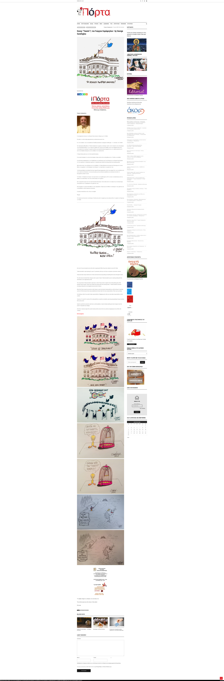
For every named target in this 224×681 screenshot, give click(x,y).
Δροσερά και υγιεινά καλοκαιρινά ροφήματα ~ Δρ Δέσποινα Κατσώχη (136, 162)
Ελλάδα (91, 23)
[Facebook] (78, 93)
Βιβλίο (101, 23)
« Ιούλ (128, 437)
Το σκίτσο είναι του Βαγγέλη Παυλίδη (135, 95)
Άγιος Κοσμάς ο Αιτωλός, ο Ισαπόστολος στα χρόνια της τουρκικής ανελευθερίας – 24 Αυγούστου (137, 215)
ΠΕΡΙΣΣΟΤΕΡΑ (131, 344)
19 (134, 431)
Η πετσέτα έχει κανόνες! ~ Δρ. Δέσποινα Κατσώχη (136, 225)
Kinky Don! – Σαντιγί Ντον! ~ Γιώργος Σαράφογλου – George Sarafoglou (136, 221)
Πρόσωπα (96, 23)
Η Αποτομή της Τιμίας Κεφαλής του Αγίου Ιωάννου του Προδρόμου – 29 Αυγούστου (136, 140)
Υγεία (111, 23)
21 (139, 431)
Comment (79, 638)
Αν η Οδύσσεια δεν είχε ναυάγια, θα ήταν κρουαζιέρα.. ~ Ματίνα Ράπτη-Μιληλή (134, 146)
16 (145, 429)
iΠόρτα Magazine (85, 23)
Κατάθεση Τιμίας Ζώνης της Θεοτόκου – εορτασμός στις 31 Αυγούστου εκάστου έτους (136, 128)
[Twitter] (82, 93)
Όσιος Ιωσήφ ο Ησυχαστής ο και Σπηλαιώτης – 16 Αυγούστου (136, 247)
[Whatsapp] (84, 93)
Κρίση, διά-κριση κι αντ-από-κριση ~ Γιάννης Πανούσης (135, 151)
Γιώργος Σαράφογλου (108, 27)
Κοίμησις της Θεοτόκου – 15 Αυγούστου (134, 251)
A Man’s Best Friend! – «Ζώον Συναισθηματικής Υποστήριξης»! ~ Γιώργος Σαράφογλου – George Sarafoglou (136, 178)
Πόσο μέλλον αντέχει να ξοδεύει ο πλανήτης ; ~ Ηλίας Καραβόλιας (137, 189)
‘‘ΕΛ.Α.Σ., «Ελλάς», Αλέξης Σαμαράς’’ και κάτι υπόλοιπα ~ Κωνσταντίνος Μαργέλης (135, 157)
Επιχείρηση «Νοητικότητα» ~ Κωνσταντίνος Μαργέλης (135, 241)
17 (128, 431)
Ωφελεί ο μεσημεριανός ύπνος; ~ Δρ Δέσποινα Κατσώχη (135, 167)
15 (142, 429)
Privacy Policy (98, 666)
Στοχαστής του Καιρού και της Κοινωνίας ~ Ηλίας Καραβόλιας (136, 231)
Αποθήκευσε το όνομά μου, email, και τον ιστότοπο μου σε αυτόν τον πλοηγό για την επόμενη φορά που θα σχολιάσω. (99, 663)
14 (139, 429)
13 (136, 429)
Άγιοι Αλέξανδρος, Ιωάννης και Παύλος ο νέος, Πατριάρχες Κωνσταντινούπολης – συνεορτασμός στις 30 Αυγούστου (136, 134)
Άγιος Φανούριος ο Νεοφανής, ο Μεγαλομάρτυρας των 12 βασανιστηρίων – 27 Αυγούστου (136, 200)
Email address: (137, 403)
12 (134, 429)
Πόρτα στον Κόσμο (91, 27)
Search (142, 362)
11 (131, 429)
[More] (86, 93)
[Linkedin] (80, 93)
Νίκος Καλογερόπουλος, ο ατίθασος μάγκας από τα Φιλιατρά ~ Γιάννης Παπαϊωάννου (136, 236)
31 (128, 434)
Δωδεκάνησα (106, 23)
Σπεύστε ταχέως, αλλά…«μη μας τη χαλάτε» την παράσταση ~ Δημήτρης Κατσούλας (136, 173)
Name (78, 657)
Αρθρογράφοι (117, 23)
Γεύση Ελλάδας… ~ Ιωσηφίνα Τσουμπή (134, 204)
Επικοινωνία (123, 23)
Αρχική (78, 23)
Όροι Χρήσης (130, 23)
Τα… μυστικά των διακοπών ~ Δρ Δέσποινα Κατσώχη (137, 184)
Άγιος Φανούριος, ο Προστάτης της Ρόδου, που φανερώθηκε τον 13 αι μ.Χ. (136, 195)
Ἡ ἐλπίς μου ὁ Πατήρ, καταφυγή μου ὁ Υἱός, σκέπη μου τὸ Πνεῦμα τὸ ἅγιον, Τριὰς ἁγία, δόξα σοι (136, 34)
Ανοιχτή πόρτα (81, 27)
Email (95, 657)
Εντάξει (83, 680)
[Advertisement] (129, 11)
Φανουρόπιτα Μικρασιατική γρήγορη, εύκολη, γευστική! (135, 210)
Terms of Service (106, 666)
